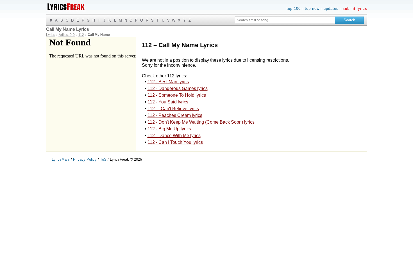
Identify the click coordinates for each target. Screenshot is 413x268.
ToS (103, 159)
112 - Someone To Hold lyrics (177, 95)
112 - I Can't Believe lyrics (173, 108)
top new (312, 8)
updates (331, 8)
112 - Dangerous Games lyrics (178, 88)
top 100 (294, 8)
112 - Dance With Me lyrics (174, 135)
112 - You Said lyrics (168, 102)
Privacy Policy (85, 159)
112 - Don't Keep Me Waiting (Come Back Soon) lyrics (201, 122)
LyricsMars (61, 159)
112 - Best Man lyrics (168, 81)
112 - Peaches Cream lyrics (175, 115)
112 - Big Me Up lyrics (169, 128)
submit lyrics (355, 8)
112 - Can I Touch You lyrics (175, 142)
